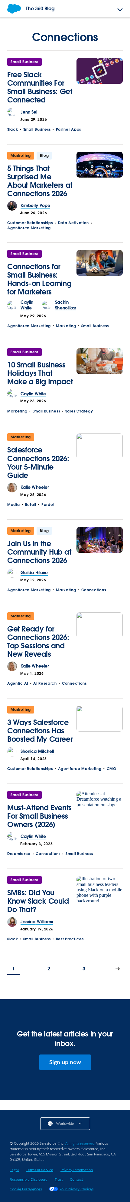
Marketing (21, 155)
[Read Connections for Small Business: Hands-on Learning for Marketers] (99, 275)
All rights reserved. (80, 1143)
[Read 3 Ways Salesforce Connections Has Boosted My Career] (99, 726)
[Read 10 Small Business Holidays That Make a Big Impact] (99, 368)
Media (13, 504)
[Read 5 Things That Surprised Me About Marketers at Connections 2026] (99, 176)
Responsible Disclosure (28, 1179)
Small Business (24, 61)
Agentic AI (17, 683)
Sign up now (65, 1062)
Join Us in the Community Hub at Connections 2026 (39, 552)
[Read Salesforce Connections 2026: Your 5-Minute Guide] (99, 458)
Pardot (47, 504)
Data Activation (73, 223)
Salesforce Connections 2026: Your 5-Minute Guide (38, 462)
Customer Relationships (30, 223)
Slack (12, 129)
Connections (93, 590)
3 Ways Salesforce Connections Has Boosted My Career (40, 731)
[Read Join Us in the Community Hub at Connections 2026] (99, 547)
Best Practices (70, 939)
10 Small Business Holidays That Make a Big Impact (40, 373)
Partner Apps (68, 129)
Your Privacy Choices (76, 1188)
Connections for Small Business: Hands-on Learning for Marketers (39, 279)
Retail (30, 504)
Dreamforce (19, 853)
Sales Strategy (79, 411)
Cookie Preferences (26, 1188)
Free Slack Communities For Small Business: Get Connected (39, 87)
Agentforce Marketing (29, 228)
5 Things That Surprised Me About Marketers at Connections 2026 (39, 181)
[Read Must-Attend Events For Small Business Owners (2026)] (99, 811)
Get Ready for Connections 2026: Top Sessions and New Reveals (38, 641)
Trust (59, 1179)
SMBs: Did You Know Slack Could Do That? (38, 901)
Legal (14, 1169)
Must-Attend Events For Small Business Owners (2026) (39, 816)
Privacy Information (76, 1169)
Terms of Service (39, 1169)
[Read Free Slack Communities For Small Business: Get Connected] (99, 83)
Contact (76, 1179)
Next (118, 969)
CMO (111, 768)
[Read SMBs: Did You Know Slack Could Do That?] (99, 896)
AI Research (45, 683)
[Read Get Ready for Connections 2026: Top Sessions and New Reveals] (99, 637)
